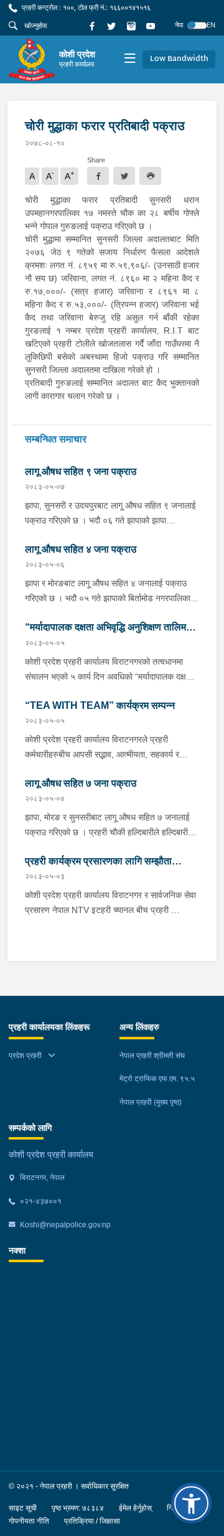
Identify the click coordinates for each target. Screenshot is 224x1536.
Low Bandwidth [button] (179, 59)
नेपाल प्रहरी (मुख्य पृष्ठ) (150, 1102)
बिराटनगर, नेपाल (41, 1177)
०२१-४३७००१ (40, 1201)
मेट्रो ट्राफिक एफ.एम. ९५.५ (157, 1078)
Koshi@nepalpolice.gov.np (64, 1224)
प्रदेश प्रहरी (25, 1055)
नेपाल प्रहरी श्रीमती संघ (152, 1055)
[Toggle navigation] (129, 59)
